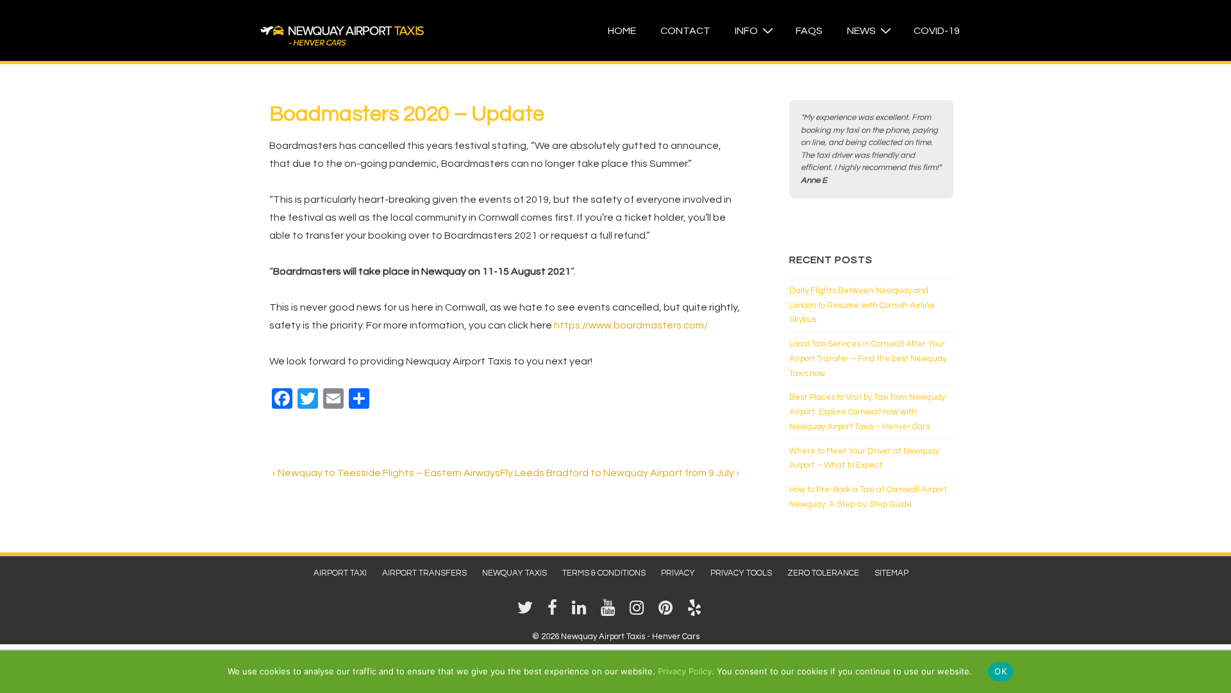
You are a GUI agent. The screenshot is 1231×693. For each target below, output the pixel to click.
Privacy (678, 573)
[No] (1215, 671)
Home (622, 31)
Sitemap (892, 573)
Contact (685, 31)
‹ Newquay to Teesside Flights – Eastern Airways (386, 473)
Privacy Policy (685, 671)
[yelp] (696, 612)
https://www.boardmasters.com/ (631, 325)
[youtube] (610, 612)
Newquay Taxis (514, 573)
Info (746, 31)
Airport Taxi (340, 573)
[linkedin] (581, 612)
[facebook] (555, 612)
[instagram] (639, 612)
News (861, 31)
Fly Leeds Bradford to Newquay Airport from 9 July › (619, 473)
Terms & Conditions (604, 573)
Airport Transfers (424, 573)
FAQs (809, 31)
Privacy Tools (741, 573)
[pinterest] (668, 612)
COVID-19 (937, 31)
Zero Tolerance (823, 573)
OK (1000, 671)
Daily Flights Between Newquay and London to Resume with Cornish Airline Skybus (862, 305)
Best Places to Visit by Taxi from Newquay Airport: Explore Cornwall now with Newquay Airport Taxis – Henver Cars (867, 412)
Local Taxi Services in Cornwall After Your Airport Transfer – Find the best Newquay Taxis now (867, 358)
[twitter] (527, 612)
